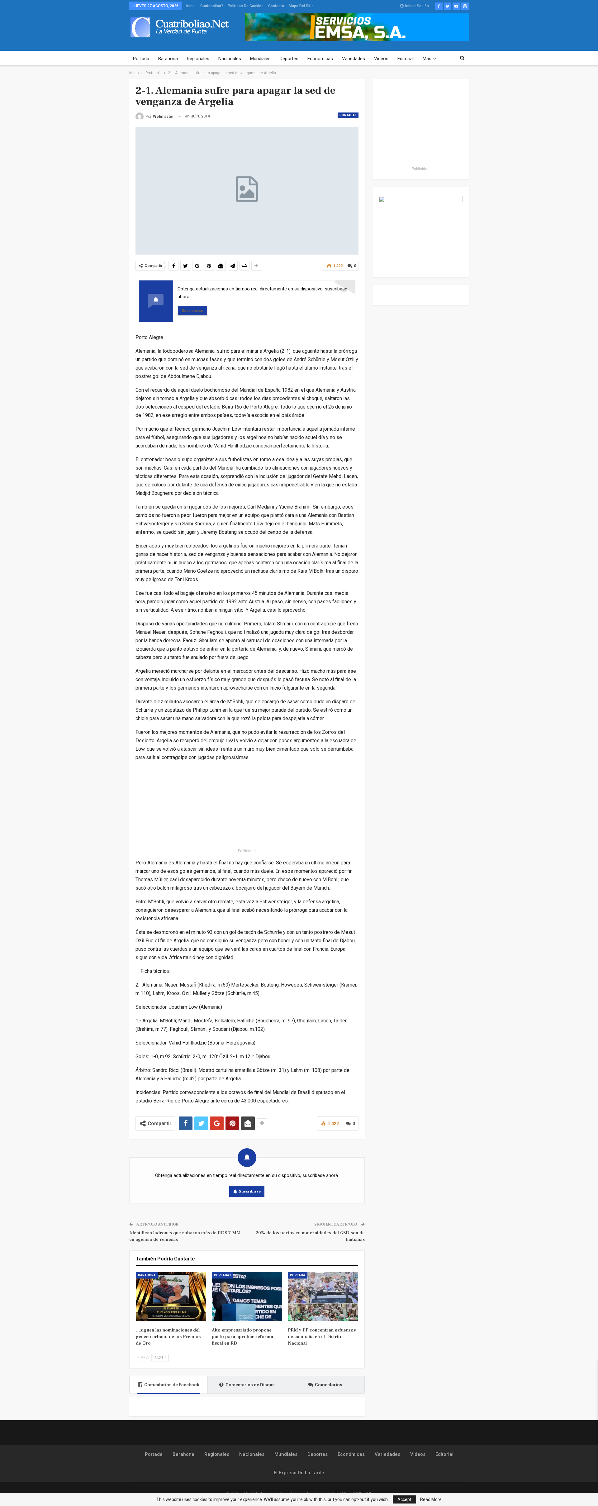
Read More (431, 1499)
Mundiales (260, 58)
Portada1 (348, 115)
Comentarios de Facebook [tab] (171, 1384)
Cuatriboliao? (211, 6)
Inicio (191, 6)
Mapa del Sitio (301, 6)
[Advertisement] (247, 806)
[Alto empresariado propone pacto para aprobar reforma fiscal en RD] (247, 1296)
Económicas (320, 58)
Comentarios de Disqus (250, 1384)
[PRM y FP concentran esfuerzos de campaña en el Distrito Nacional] (323, 1296)
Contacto (276, 6)
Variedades (353, 58)
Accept (404, 1499)
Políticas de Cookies (245, 6)
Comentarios (328, 1384)
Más (427, 58)
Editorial (405, 58)
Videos (381, 58)
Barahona (168, 58)
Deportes (289, 58)
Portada (141, 58)
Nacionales (229, 58)
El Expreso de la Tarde (299, 1472)
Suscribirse (192, 310)
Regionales (198, 58)
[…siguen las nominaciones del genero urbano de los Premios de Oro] (171, 1296)
